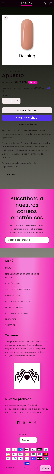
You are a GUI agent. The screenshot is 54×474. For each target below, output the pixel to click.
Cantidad (6, 95)
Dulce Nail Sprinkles (21, 468)
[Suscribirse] (46, 240)
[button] (3, 4)
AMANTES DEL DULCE (15, 295)
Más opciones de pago (27, 124)
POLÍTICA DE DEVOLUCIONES (18, 301)
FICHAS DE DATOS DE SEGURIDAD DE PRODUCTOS (22, 276)
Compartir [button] (10, 174)
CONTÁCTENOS (12, 283)
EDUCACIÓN (11, 319)
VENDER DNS (11, 325)
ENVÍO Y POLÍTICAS (14, 307)
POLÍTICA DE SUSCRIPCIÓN (17, 313)
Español (25, 440)
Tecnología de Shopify (39, 468)
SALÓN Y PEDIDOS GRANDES (18, 289)
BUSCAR (9, 268)
